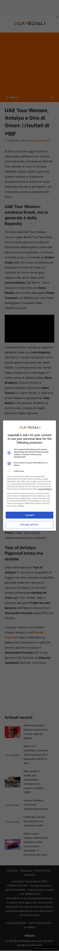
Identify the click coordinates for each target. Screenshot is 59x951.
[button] (29, 471)
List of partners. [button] (45, 489)
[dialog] (29, 475)
